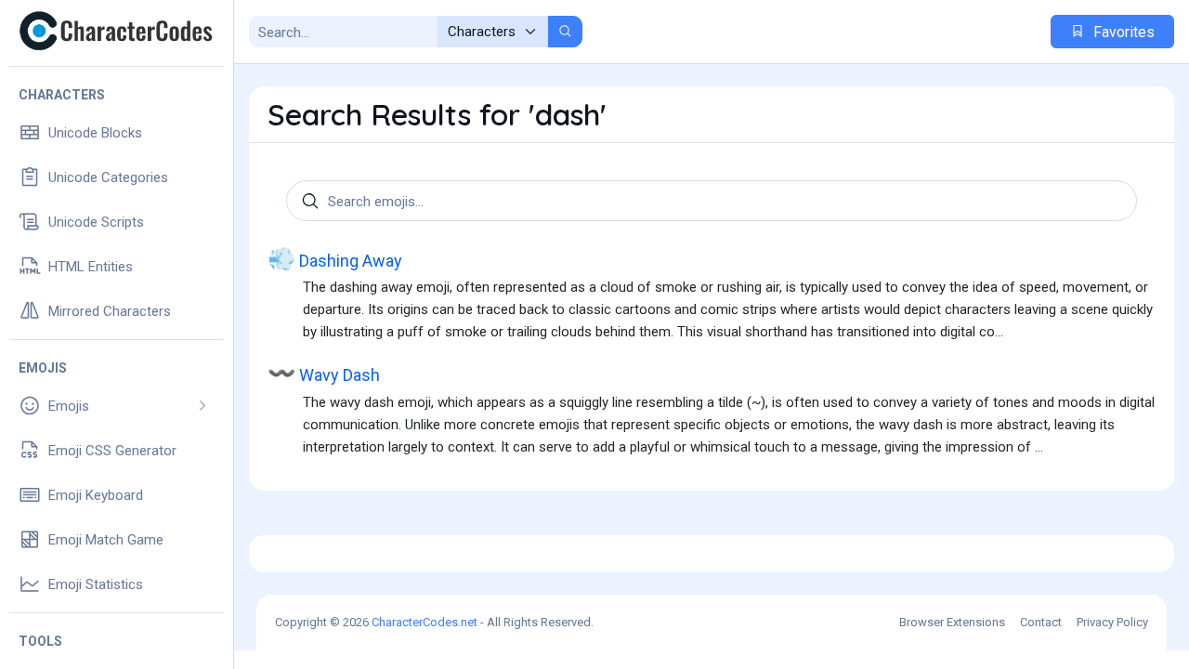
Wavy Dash (324, 373)
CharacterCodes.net (424, 622)
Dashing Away (335, 258)
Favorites (1122, 32)
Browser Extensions (952, 622)
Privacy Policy (1112, 622)
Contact (1041, 622)
